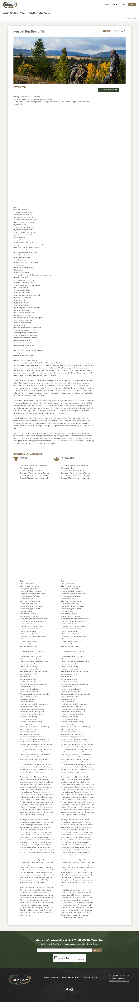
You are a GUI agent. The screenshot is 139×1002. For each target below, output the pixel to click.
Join (123, 5)
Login (132, 5)
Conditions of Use (59, 977)
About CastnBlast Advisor (39, 13)
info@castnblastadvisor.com (119, 981)
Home (127, 18)
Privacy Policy (74, 977)
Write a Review (110, 5)
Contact (46, 977)
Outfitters (133, 18)
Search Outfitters (10, 13)
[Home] (10, 5)
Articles (23, 13)
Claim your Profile (108, 90)
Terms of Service (90, 977)
